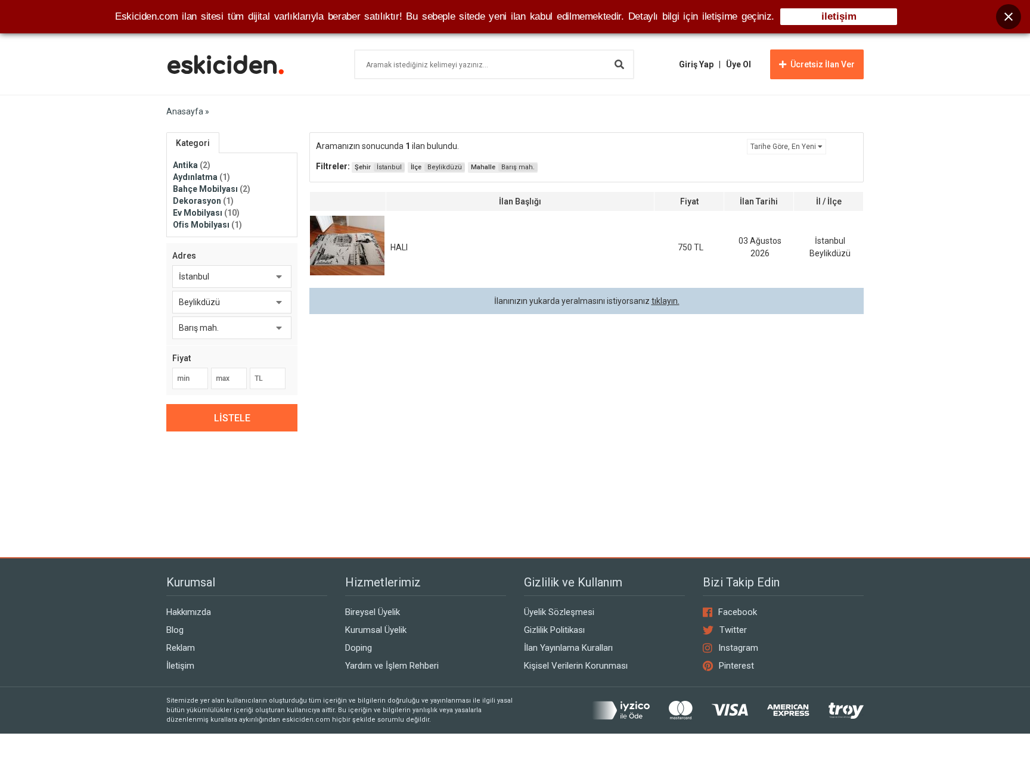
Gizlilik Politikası (554, 630)
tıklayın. (665, 301)
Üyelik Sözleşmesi (559, 612)
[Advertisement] (586, 423)
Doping (358, 647)
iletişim (839, 16)
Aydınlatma (201, 177)
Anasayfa (184, 111)
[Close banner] (1008, 16)
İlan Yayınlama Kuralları (568, 647)
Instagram (738, 647)
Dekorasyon (203, 201)
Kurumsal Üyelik (376, 630)
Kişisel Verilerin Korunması (576, 665)
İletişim (180, 665)
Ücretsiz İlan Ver (822, 64)
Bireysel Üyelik (372, 612)
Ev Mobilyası (206, 213)
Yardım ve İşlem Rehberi (392, 665)
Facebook (737, 612)
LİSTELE (232, 418)
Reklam (180, 647)
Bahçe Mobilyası (211, 189)
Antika (191, 165)
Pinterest (736, 665)
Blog (175, 630)
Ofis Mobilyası (207, 224)
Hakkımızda (188, 612)
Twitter (733, 630)
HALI (399, 247)
